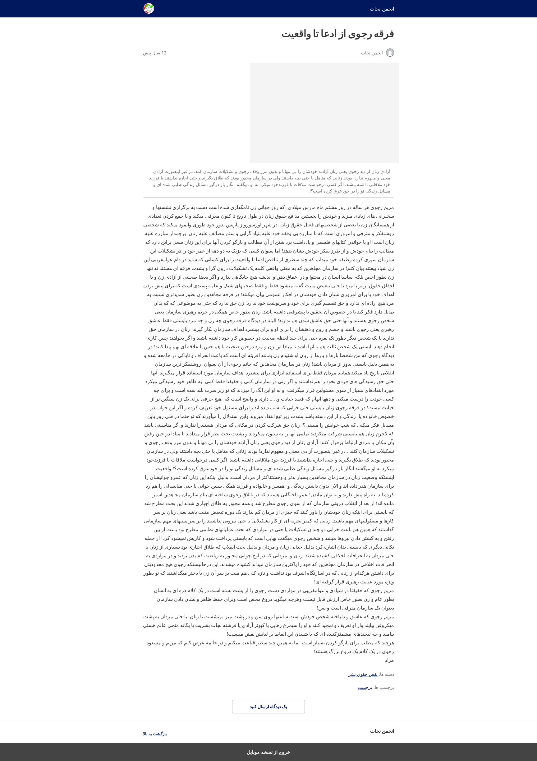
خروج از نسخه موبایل (268, 752)
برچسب (365, 687)
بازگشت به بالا (155, 733)
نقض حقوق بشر (363, 674)
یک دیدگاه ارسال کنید (268, 706)
